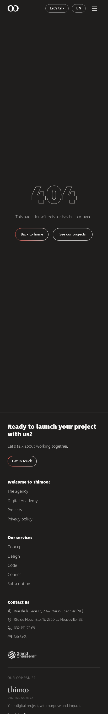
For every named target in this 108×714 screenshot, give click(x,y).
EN (78, 8)
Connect (15, 574)
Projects (15, 509)
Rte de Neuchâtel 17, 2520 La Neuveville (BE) (49, 619)
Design (14, 556)
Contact (20, 636)
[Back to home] (13, 8)
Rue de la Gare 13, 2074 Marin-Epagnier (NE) (48, 611)
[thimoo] (18, 689)
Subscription (19, 583)
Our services (20, 537)
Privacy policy (20, 519)
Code (12, 565)
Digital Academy (23, 500)
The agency (18, 491)
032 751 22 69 (24, 628)
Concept (15, 546)
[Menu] (94, 8)
